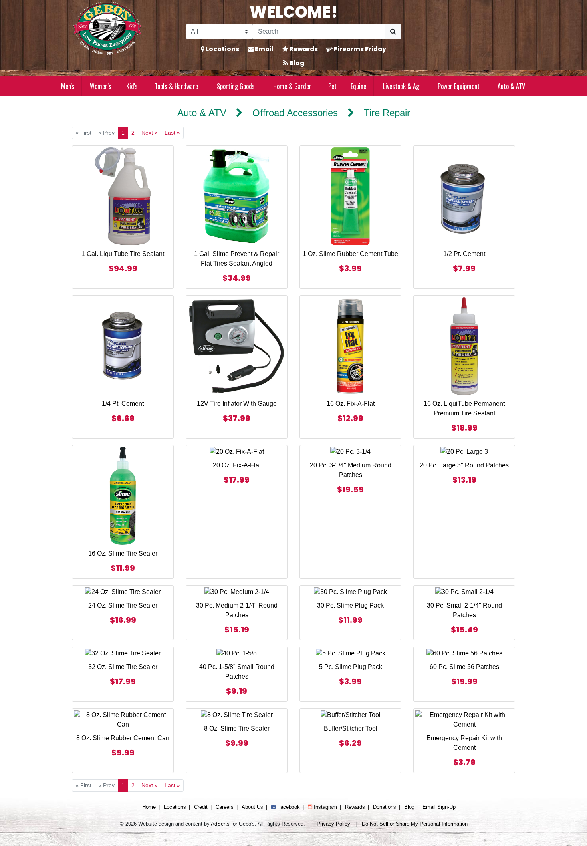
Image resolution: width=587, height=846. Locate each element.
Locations (221, 49)
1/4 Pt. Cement (123, 403)
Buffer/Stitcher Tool (350, 728)
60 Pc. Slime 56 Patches (464, 666)
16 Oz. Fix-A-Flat (351, 403)
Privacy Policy (333, 824)
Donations (384, 807)
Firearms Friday (359, 49)
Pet (332, 86)
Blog (296, 63)
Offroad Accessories (295, 112)
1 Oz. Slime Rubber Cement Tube (350, 253)
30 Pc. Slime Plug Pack (350, 605)
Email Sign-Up (439, 807)
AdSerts (220, 824)
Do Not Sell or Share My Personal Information (415, 824)
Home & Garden (292, 86)
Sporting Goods (236, 86)
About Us (252, 807)
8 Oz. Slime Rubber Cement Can (122, 738)
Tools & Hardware (176, 86)
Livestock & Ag (401, 86)
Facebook (288, 807)
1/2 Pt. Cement (464, 253)
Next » (149, 132)
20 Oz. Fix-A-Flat (237, 465)
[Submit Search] (393, 31)
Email (264, 49)
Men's (68, 86)
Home (149, 807)
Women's (100, 86)
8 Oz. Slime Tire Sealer (237, 728)
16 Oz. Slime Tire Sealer (122, 553)
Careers (225, 807)
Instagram (324, 807)
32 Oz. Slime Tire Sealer (122, 666)
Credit (201, 807)
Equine (358, 86)
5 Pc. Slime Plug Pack (350, 666)
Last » (172, 132)
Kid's (132, 86)
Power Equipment (459, 86)
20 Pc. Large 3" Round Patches (464, 465)
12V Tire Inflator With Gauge (237, 403)
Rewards (303, 49)
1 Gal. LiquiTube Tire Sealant (122, 253)
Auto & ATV (511, 86)
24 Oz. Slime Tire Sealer (122, 605)
